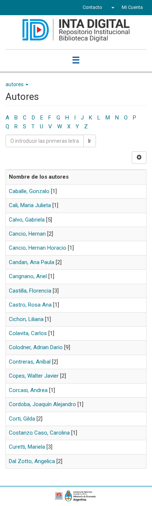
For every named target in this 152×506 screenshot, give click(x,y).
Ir (89, 141)
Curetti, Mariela (27, 446)
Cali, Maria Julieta (30, 205)
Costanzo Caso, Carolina (39, 432)
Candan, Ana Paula (31, 262)
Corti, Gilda (22, 418)
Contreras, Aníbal (30, 361)
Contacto (92, 7)
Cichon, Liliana (26, 319)
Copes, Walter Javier (34, 375)
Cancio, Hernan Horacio (37, 247)
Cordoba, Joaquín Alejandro (42, 404)
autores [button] (15, 84)
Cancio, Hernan (27, 233)
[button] (112, 7)
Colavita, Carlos (28, 333)
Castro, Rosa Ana (30, 304)
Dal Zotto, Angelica (32, 461)
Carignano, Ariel (28, 276)
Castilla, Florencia (30, 290)
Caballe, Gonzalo (29, 191)
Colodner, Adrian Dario (36, 347)
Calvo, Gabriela (27, 219)
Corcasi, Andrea (28, 390)
